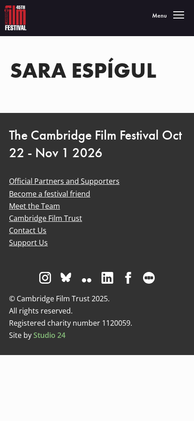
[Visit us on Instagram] (45, 278)
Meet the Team (34, 206)
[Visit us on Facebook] (128, 278)
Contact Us (27, 230)
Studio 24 (49, 335)
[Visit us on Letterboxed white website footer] (149, 278)
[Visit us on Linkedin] (107, 278)
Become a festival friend (49, 194)
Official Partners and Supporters (64, 181)
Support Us (28, 243)
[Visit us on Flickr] (86, 278)
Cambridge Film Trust (45, 218)
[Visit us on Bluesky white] (66, 278)
